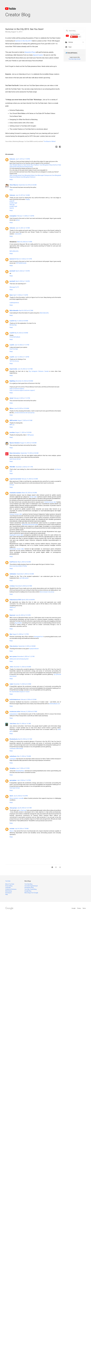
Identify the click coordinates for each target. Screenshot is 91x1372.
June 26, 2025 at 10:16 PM (23, 615)
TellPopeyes (30, 435)
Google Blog (28, 891)
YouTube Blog (28, 884)
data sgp (12, 204)
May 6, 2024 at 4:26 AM (24, 562)
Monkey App (13, 325)
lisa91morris (13, 562)
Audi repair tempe (15, 788)
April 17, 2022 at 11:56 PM (20, 295)
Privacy (79, 908)
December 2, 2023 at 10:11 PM (24, 467)
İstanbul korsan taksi (50, 502)
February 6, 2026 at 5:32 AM (28, 699)
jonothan (12, 432)
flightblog (12, 381)
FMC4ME (12, 467)
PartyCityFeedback (15, 337)
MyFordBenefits (14, 251)
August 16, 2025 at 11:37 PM (21, 634)
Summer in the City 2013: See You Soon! (24, 29)
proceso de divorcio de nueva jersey (24, 412)
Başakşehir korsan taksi (16, 535)
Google (74, 908)
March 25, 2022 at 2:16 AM (24, 241)
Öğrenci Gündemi (15, 443)
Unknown (12, 159)
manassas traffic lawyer (16, 748)
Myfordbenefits (14, 310)
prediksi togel (13, 203)
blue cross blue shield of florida (18, 566)
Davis (11, 295)
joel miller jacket (24, 578)
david (11, 796)
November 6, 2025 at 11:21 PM (25, 656)
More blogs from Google (31, 892)
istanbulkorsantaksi (15, 492)
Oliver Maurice (14, 185)
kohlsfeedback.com (54, 703)
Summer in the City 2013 (23, 41)
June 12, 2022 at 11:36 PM (21, 357)
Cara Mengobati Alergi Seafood (49, 165)
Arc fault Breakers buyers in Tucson (20, 691)
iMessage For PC (14, 287)
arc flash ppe (22, 810)
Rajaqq (28, 199)
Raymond (12, 615)
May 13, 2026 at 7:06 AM (24, 756)
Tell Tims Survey (14, 361)
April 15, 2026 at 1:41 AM (24, 723)
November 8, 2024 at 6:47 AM (23, 586)
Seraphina (13, 768)
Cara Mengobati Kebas (28, 175)
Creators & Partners (10, 889)
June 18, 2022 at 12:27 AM (25, 369)
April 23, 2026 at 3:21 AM (25, 739)
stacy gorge (13, 808)
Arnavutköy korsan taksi (17, 549)
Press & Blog (8, 886)
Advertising (8, 891)
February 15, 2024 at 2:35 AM (30, 479)
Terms (84, 908)
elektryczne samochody (16, 659)
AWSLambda (13, 420)
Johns (11, 666)
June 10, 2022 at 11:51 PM (21, 345)
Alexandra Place (30, 52)
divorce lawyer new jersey (47, 592)
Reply (11, 179)
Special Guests (38, 55)
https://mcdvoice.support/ (17, 388)
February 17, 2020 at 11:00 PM (25, 216)
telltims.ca (12, 607)
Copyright (8, 887)
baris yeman (13, 656)
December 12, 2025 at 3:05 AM (22, 666)
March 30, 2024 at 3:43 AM (29, 492)
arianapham (13, 216)
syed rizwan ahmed (15, 459)
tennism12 (13, 259)
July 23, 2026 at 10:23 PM (20, 796)
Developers (8, 892)
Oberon (12, 831)
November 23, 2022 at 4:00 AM (24, 381)
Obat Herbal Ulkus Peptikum (31, 165)
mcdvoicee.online (15, 711)
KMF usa (12, 424)
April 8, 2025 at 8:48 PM (28, 599)
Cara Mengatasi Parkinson (28, 177)
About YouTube (9, 884)
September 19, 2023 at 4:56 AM (29, 453)
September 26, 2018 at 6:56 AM (27, 185)
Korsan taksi (33, 497)
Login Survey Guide (15, 479)
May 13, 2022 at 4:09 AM (21, 320)
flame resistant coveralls (17, 798)
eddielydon (13, 574)
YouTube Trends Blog (31, 889)
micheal (12, 828)
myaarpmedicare (34, 648)
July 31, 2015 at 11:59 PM (23, 159)
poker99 (12, 201)
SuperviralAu (13, 369)
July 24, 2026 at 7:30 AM (21, 828)
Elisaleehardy (14, 739)
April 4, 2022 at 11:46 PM (23, 281)
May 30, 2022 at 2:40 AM (21, 333)
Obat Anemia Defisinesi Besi (25, 166)
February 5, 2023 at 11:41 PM (22, 398)
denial (11, 398)
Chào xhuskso (14, 646)
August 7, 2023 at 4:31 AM (25, 420)
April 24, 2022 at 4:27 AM (26, 310)
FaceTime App (14, 349)
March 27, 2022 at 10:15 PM (24, 259)
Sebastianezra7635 (15, 599)
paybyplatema (14, 714)
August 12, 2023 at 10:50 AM (28, 443)
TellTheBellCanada (21, 263)
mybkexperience (14, 302)
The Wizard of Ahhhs (49, 141)
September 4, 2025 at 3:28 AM (26, 646)
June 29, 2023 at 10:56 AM (21, 408)
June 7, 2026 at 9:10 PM (22, 768)
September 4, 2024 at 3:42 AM (25, 574)
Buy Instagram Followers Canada (39, 371)
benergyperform (38, 636)
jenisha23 (12, 271)
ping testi (25, 659)
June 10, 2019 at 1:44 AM (23, 195)
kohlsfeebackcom (15, 699)
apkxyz (18, 220)
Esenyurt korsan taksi (16, 514)
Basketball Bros (20, 770)
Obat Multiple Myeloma (16, 165)
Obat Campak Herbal (15, 175)
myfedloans (13, 756)
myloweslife (18, 234)
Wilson (12, 408)
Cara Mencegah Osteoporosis (43, 175)
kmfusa (12, 484)
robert (11, 684)
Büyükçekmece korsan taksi (30, 524)
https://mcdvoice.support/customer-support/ (22, 390)
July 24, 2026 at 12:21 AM (24, 808)
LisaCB (12, 320)
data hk (12, 208)
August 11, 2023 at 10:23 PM (23, 432)
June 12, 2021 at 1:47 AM (23, 228)
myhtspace (13, 758)
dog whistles (18, 623)
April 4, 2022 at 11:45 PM (23, 271)
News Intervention (15, 453)
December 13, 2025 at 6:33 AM (22, 684)
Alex (11, 634)
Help (6, 894)
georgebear (13, 780)
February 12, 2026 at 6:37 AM (29, 711)
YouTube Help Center (74, 59)
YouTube (7, 881)
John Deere (13, 723)
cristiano (12, 586)
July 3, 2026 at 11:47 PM (24, 780)
